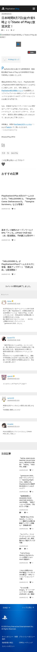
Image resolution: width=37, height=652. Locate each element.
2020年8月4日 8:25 (13, 378)
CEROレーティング (26, 642)
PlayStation (12, 8)
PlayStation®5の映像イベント (12, 90)
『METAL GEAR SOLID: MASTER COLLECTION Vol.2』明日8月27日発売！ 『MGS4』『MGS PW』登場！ (27, 462)
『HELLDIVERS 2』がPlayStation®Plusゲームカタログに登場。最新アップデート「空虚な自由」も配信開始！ (17, 265)
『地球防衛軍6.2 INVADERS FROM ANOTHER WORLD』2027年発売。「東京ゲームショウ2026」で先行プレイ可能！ (27, 501)
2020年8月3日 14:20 (13, 303)
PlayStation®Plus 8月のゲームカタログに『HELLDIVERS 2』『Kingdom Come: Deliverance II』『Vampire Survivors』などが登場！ (18, 200)
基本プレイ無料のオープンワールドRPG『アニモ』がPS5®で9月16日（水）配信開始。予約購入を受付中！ (18, 233)
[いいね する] (13, 209)
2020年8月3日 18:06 (13, 340)
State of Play (14, 153)
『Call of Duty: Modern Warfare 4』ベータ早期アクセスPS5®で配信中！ (26, 556)
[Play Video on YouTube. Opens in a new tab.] (32, 52)
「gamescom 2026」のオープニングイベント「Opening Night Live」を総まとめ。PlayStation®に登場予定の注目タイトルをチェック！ (27, 482)
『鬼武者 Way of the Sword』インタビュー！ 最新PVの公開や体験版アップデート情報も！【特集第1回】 (27, 521)
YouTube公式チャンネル (23, 124)
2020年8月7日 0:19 (13, 426)
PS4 (8, 153)
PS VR (3, 153)
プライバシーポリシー (27, 637)
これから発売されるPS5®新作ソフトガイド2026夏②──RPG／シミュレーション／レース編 (27, 574)
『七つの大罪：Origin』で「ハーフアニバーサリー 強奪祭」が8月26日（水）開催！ (27, 591)
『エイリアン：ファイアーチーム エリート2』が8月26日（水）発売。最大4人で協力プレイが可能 (27, 538)
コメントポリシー (8, 646)
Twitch (8, 127)
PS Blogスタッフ (13, 59)
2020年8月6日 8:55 (13, 400)
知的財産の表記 (7, 642)
